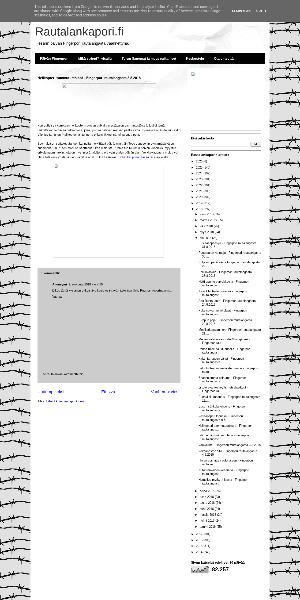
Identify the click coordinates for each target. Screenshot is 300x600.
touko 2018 (208, 502)
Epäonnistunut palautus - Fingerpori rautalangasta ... (223, 379)
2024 (199, 173)
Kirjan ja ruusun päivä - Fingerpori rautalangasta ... (221, 360)
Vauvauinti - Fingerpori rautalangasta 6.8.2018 (230, 445)
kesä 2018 (207, 497)
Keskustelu (195, 58)
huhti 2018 (207, 509)
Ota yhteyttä (224, 58)
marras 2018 (209, 220)
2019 (199, 203)
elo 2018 (206, 238)
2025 (199, 167)
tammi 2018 (208, 526)
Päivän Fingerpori (54, 58)
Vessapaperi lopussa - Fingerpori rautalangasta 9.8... (221, 418)
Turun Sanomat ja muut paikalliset (149, 58)
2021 (199, 191)
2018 (199, 209)
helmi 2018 (207, 520)
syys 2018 (207, 232)
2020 (199, 197)
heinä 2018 (207, 491)
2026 (199, 161)
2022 (199, 185)
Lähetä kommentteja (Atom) (65, 401)
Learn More (241, 11)
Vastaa (57, 296)
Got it (261, 11)
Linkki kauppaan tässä (133, 157)
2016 (199, 540)
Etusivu (108, 391)
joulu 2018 (207, 214)
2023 (199, 179)
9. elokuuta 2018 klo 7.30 (85, 284)
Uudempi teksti (51, 391)
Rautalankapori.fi (79, 31)
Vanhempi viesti (165, 391)
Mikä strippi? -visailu (95, 58)
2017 (199, 534)
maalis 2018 (208, 514)
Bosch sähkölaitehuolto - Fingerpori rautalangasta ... (222, 408)
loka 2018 (207, 226)
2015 (199, 546)
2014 (199, 552)
